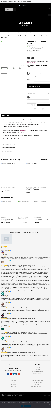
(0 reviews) (7, 190)
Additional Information (8, 147)
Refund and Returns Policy (37, 380)
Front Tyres (29, 90)
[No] (49, 404)
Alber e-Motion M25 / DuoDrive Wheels (24, 220)
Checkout (13, 384)
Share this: (29, 109)
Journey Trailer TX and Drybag (41, 219)
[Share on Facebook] (34, 109)
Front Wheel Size (28, 73)
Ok (22, 406)
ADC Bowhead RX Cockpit (7, 219)
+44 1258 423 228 (13, 368)
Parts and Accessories (41, 187)
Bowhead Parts (41, 47)
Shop (6, 32)
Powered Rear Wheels (22, 218)
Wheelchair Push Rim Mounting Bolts (9, 188)
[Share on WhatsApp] (42, 109)
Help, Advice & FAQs (37, 382)
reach (35, 50)
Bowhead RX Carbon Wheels (32, 189)
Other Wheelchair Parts (6, 187)
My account (13, 386)
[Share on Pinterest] (39, 109)
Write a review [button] (4, 249)
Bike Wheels (34, 47)
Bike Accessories (37, 217)
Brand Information (7, 151)
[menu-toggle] (2, 9)
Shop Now (13, 380)
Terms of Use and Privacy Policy (37, 386)
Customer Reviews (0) (8, 144)
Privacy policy (27, 406)
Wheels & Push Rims (12, 32)
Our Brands (37, 369)
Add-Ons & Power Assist (22, 217)
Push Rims (13, 187)
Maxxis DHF (22, 130)
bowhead (31, 50)
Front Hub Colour (29, 76)
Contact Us (37, 384)
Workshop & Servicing (37, 373)
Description (5, 115)
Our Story (38, 367)
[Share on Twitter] (36, 109)
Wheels (38, 50)
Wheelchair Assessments (37, 371)
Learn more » (4, 37)
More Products (45, 159)
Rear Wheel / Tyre (29, 97)
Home (2, 32)
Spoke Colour (28, 80)
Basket (13, 382)
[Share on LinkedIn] (44, 109)
